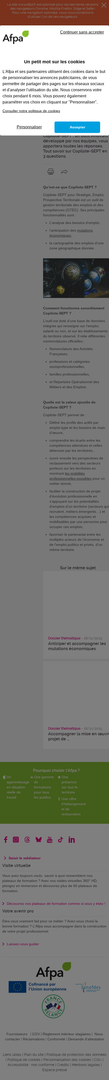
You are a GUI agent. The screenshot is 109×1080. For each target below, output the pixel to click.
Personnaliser (29, 127)
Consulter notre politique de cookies (31, 111)
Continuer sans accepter (82, 32)
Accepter (77, 127)
